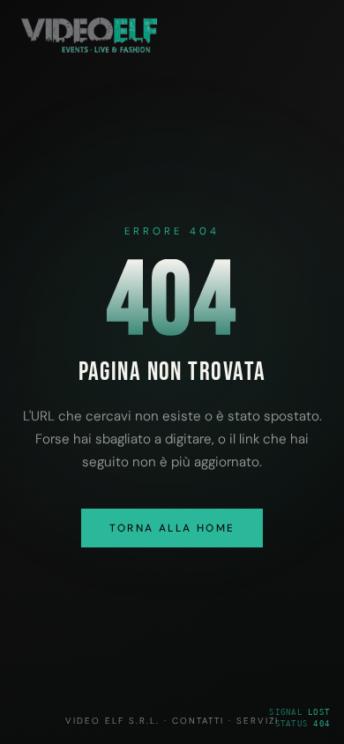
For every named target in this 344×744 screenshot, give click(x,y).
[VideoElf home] (89, 48)
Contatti (198, 720)
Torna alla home (172, 528)
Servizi (257, 720)
